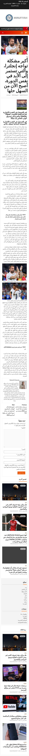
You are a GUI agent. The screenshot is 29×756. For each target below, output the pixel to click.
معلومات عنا (23, 3)
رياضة (27, 56)
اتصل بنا (18, 3)
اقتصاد (25, 593)
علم (26, 595)
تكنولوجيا (25, 683)
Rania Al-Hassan (23, 95)
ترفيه (25, 602)
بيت (26, 587)
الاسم (23, 449)
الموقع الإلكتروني (21, 460)
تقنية (25, 597)
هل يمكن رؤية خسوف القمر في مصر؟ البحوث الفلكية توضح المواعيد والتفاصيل (15, 507)
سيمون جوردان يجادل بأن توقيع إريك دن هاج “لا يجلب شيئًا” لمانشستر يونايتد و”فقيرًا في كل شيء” (15, 570)
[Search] (3, 32)
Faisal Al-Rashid (13, 511)
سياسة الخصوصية (15, 5)
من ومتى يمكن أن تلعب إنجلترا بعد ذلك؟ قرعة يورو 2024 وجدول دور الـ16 (21, 409)
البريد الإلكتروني (21, 454)
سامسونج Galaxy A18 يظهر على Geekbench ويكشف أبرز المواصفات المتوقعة (14, 746)
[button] (14, 272)
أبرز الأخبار (24, 589)
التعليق (23, 428)
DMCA (13, 3)
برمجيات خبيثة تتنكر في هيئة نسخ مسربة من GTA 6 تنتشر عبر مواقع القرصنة (15, 688)
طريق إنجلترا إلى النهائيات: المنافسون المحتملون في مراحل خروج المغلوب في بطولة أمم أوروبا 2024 (8, 410)
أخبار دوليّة (24, 591)
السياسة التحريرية (7, 3)
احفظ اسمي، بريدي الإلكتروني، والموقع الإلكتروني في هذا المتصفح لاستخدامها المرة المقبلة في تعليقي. (14, 467)
